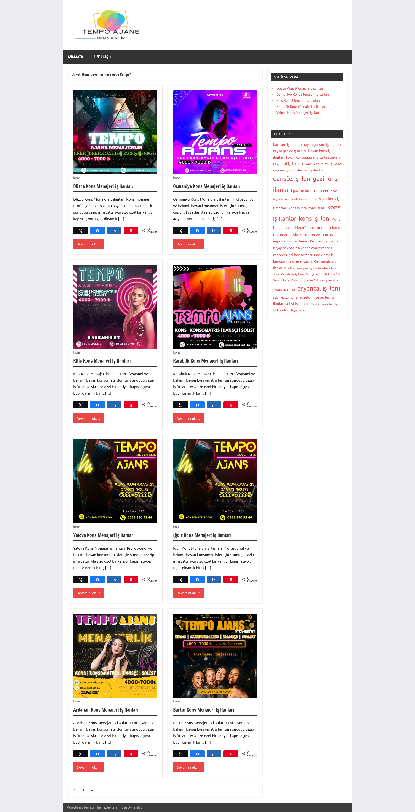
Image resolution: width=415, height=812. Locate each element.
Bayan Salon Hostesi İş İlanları (323, 164)
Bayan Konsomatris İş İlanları (307, 157)
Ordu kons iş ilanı (323, 280)
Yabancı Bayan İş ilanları (295, 310)
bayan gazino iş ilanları (290, 151)
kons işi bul (317, 207)
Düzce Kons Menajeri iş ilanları (103, 186)
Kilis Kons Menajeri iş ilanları (102, 360)
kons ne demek (296, 241)
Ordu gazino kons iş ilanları (320, 274)
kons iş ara (318, 198)
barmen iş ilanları (287, 144)
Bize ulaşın (102, 56)
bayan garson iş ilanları (322, 144)
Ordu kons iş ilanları (302, 280)
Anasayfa (75, 56)
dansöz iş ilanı (292, 178)
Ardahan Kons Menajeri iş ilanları (106, 709)
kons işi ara (297, 207)
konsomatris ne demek (313, 254)
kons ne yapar (298, 247)
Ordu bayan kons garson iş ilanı (300, 268)
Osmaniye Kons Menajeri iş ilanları (207, 186)
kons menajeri (319, 227)
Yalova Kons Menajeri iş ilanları (104, 535)
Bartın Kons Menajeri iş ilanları (203, 709)
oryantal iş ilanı (318, 288)
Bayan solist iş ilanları (284, 170)
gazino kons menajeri (311, 190)
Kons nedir (317, 241)
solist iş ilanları (297, 303)
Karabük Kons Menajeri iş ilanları (205, 360)
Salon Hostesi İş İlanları (288, 297)
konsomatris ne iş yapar (293, 261)
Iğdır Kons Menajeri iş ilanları (202, 535)
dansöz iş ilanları (311, 170)
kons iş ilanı (315, 218)
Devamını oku (87, 244)
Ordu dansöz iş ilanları (293, 274)
